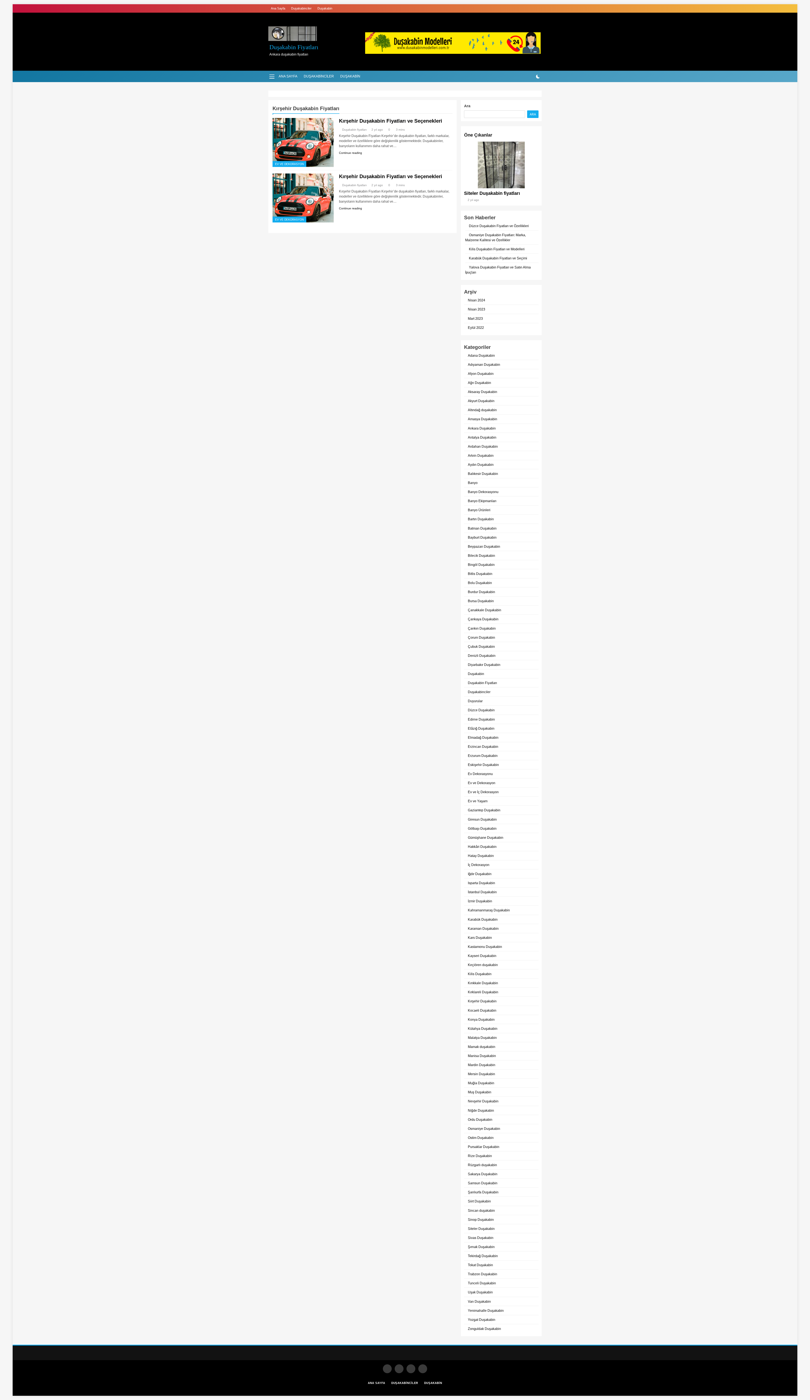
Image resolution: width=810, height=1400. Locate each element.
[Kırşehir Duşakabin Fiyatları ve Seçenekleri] (303, 142)
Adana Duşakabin (481, 355)
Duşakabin (324, 8)
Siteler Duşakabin (481, 1229)
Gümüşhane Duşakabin (485, 837)
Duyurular (475, 701)
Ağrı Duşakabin (479, 383)
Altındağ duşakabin (482, 410)
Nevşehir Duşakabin (483, 1101)
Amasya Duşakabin (482, 419)
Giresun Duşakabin (482, 819)
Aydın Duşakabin (481, 464)
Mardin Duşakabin (481, 1065)
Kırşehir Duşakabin (482, 1001)
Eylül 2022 (476, 327)
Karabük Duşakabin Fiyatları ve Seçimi (498, 258)
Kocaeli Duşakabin (482, 1010)
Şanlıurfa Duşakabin (483, 1192)
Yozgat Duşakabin (481, 1319)
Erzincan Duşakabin (483, 746)
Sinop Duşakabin (481, 1219)
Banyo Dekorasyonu (483, 492)
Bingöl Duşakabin (481, 565)
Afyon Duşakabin (481, 373)
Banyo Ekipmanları (482, 501)
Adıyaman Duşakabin (484, 364)
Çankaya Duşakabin (483, 619)
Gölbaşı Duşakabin (482, 828)
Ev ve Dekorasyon (289, 164)
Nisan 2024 (476, 300)
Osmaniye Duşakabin (484, 1128)
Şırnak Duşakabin (481, 1247)
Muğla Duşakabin (481, 1083)
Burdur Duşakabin (481, 592)
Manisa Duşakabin (482, 1056)
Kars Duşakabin (480, 937)
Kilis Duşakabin (479, 974)
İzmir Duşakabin (480, 901)
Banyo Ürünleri (479, 510)
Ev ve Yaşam (477, 801)
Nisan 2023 (476, 309)
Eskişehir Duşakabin (483, 765)
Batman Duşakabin (482, 528)
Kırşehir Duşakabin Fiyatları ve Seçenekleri (390, 121)
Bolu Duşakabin (480, 583)
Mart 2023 (475, 318)
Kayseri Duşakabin (482, 956)
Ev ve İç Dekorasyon (483, 792)
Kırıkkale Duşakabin (483, 983)
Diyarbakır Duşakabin (484, 665)
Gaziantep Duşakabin (484, 810)
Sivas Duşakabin (480, 1238)
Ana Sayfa (278, 8)
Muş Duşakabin (479, 1092)
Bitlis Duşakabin (480, 574)
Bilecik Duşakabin (481, 555)
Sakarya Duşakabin (482, 1174)
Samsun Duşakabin (482, 1183)
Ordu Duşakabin (480, 1119)
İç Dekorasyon (478, 865)
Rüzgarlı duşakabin (482, 1165)
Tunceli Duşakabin (482, 1283)
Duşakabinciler (301, 8)
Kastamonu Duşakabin (485, 947)
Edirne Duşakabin (481, 719)
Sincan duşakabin (481, 1210)
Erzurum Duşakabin (483, 756)
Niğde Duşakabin (481, 1110)
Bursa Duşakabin (481, 601)
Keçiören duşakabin (483, 965)
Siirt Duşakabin (479, 1201)
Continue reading (350, 153)
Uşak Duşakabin (480, 1292)
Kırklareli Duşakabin (483, 992)
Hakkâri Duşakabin (482, 846)
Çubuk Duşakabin (481, 646)
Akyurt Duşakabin (481, 401)
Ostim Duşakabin (481, 1138)
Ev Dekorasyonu (480, 774)
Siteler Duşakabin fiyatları (492, 193)
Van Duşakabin (479, 1301)
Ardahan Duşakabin (483, 446)
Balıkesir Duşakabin (483, 474)
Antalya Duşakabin (482, 437)
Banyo (473, 483)
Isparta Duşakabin (481, 883)
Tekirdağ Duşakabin (483, 1256)
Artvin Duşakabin (481, 455)
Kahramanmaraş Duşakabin (489, 910)
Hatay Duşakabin (481, 856)
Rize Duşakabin (480, 1156)
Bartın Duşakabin (481, 519)
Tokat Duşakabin (480, 1265)
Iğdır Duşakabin (479, 874)
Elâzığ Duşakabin (481, 728)
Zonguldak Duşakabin (484, 1329)
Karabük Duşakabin (483, 919)
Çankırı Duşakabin (482, 628)
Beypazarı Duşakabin (484, 546)
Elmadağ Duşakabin (483, 737)
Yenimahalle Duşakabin (486, 1310)
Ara (467, 106)
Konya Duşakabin (481, 1019)
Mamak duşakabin (481, 1047)
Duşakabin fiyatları (293, 47)
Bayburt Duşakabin (482, 537)
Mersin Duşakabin (481, 1074)
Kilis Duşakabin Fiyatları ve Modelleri (497, 249)
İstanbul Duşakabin (482, 892)
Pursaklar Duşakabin (483, 1147)
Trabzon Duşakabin (482, 1274)
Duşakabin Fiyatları (482, 683)
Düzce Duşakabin (481, 710)
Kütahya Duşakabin (482, 1028)
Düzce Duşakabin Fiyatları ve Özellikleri (499, 226)
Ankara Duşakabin (482, 428)
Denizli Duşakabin (481, 655)
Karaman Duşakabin (483, 928)
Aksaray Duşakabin (482, 392)
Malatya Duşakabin (482, 1037)
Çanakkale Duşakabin (484, 610)
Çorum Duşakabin (481, 637)
